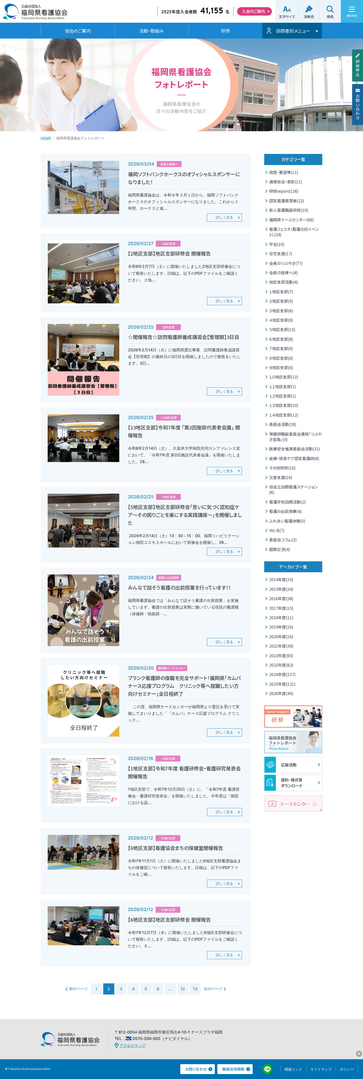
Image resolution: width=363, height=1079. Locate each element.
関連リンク (293, 1069)
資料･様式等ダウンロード (291, 782)
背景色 (309, 16)
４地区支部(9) (281, 320)
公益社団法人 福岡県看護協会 (35, 13)
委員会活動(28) (282, 424)
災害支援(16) (280, 477)
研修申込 (358, 67)
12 (183, 988)
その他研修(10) (282, 468)
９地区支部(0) (281, 367)
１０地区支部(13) (283, 377)
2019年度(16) (281, 627)
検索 (330, 16)
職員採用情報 (233, 1069)
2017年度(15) (281, 608)
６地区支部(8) (281, 339)
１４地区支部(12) (283, 415)
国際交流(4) (279, 549)
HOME (46, 138)
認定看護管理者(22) (286, 201)
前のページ (78, 988)
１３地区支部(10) (283, 405)
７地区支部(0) (281, 348)
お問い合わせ (358, 107)
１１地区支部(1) (282, 386)
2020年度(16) (281, 636)
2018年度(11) (281, 617)
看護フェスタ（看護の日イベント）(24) (294, 231)
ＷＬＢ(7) (276, 530)
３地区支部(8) (281, 311)
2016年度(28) (281, 598)
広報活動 (289, 765)
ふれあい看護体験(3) (287, 521)
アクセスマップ (132, 1045)
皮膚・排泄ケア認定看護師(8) (294, 458)
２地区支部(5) (281, 301)
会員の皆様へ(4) (283, 272)
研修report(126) (284, 191)
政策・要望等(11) (283, 172)
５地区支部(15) (282, 329)
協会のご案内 (78, 30)
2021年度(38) (281, 646)
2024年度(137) (282, 674)
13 (195, 988)
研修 (225, 30)
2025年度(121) (282, 684)
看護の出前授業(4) (285, 511)
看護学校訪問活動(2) (287, 502)
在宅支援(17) (280, 253)
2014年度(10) (281, 579)
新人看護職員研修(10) (288, 210)
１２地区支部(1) (282, 396)
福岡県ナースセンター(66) (291, 220)
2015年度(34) (281, 589)
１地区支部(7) (281, 292)
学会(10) (276, 244)
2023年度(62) (281, 665)
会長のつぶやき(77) (286, 263)
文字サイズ (287, 16)
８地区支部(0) (281, 358)
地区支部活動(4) (283, 282)
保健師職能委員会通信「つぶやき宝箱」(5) (295, 436)
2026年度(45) (281, 693)
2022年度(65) (281, 655)
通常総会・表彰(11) (285, 182)
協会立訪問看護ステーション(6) (293, 489)
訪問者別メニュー (293, 30)
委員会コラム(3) (283, 540)
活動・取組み (151, 30)
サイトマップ (321, 1069)
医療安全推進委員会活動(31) (294, 449)
